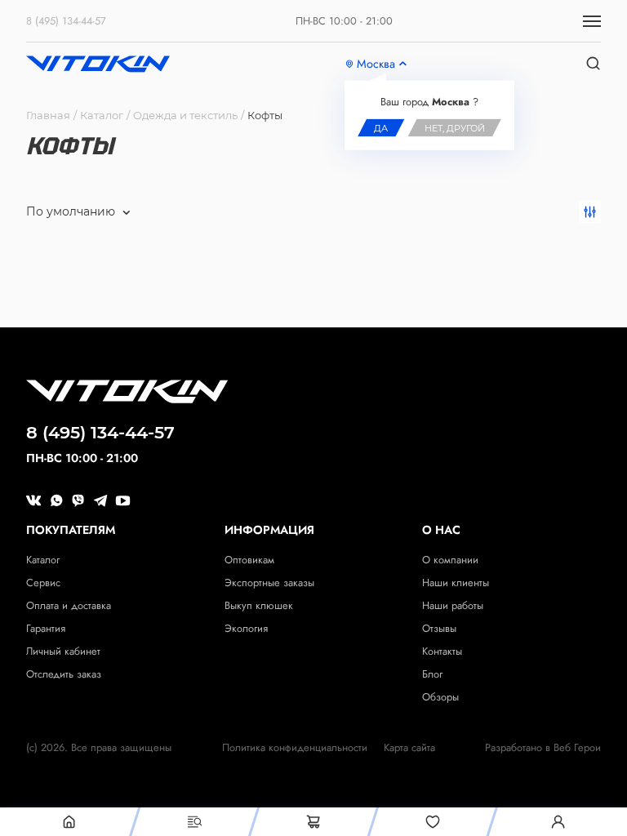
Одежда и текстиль (185, 115)
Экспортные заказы (269, 582)
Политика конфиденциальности (294, 747)
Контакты (442, 651)
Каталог (101, 115)
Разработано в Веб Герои (543, 747)
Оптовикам (249, 559)
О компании (450, 559)
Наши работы (452, 605)
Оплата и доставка (68, 605)
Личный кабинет (63, 651)
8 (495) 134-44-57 (66, 21)
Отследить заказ (63, 674)
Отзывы (439, 628)
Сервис (43, 582)
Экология (246, 628)
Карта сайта (409, 747)
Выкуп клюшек (259, 605)
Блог (432, 674)
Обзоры (440, 697)
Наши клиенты (455, 582)
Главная (48, 115)
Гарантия (45, 628)
